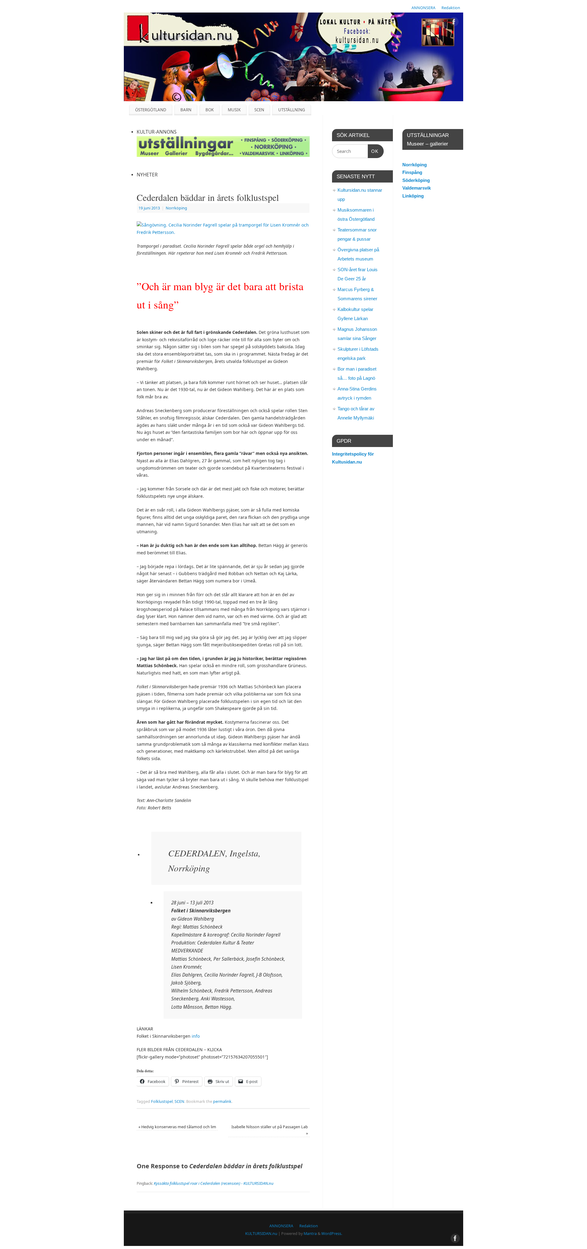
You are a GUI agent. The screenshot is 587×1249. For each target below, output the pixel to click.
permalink (222, 1101)
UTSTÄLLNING (291, 110)
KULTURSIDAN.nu (261, 1233)
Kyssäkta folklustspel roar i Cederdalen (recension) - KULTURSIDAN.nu (214, 1183)
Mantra (310, 1233)
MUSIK (234, 110)
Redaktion (450, 7)
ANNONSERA (423, 7)
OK (373, 151)
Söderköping (416, 180)
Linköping (413, 195)
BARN (185, 110)
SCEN (259, 110)
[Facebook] (454, 22)
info (196, 1036)
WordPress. (331, 1233)
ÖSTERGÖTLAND (150, 110)
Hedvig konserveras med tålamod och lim (177, 1126)
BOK (209, 110)
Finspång (412, 172)
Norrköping (176, 208)
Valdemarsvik (416, 187)
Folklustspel (162, 1101)
